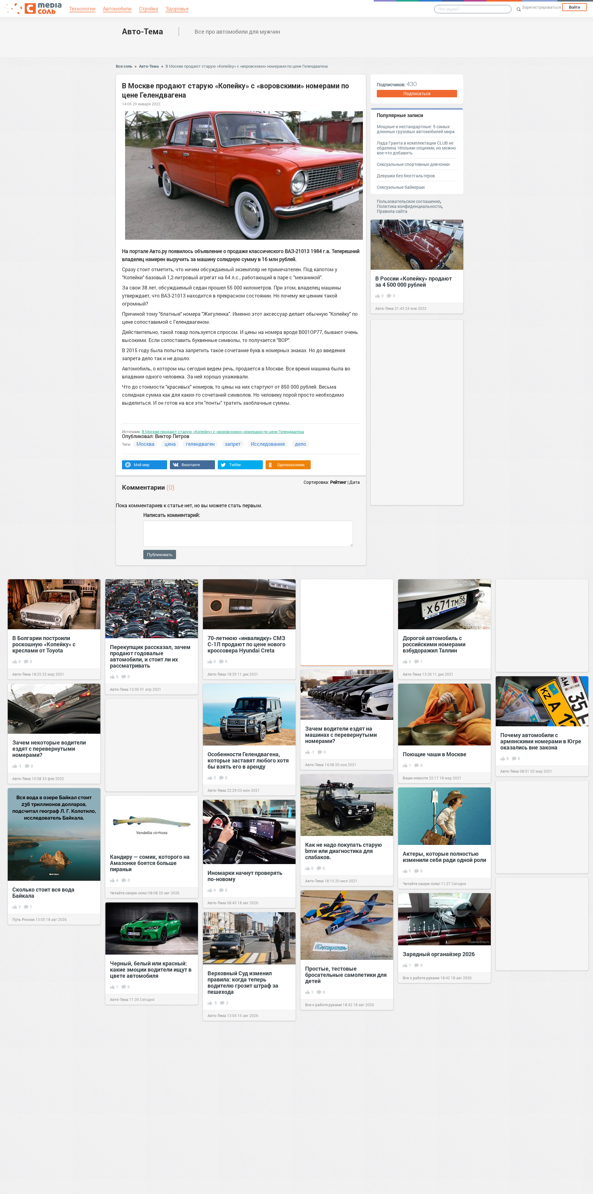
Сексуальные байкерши (401, 187)
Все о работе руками (323, 1004)
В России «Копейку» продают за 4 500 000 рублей (413, 281)
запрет (233, 444)
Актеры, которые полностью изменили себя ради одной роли (444, 856)
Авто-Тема (142, 31)
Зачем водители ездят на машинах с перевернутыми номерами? (341, 734)
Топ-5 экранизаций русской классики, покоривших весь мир (341, 1086)
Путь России (23, 919)
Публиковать (159, 554)
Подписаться (417, 93)
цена (170, 444)
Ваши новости (415, 777)
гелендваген (200, 444)
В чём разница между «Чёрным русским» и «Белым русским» (149, 1116)
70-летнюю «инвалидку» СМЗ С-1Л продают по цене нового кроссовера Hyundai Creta (246, 644)
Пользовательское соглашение (408, 201)
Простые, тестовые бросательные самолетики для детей (346, 974)
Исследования (268, 444)
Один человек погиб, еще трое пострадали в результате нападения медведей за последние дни (540, 1053)
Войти (574, 7)
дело (300, 444)
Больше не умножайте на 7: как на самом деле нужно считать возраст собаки (444, 1051)
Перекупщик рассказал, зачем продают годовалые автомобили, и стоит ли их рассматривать (150, 656)
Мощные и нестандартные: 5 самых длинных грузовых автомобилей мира (416, 129)
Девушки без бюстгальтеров (406, 176)
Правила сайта (392, 211)
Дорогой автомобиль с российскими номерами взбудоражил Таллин (434, 644)
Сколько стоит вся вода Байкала (43, 892)
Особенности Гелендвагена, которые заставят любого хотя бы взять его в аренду (248, 760)
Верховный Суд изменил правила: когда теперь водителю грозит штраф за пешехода (243, 982)
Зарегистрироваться (541, 7)
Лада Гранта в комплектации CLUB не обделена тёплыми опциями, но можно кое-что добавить (416, 148)
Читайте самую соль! (421, 883)
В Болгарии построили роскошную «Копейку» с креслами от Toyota (43, 644)
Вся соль (124, 66)
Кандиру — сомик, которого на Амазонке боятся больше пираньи (150, 863)
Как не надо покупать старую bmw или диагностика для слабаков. (343, 851)
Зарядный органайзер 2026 (439, 954)
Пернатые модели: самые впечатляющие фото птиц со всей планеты (49, 1154)
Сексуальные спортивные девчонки (413, 164)
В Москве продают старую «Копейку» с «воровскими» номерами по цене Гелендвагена (247, 66)
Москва (145, 444)
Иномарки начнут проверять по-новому (245, 876)
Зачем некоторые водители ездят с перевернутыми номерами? (49, 748)
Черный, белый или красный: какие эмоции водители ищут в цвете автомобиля (150, 969)
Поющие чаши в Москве (434, 754)
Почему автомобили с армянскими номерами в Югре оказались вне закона (540, 741)
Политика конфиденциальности (409, 206)
